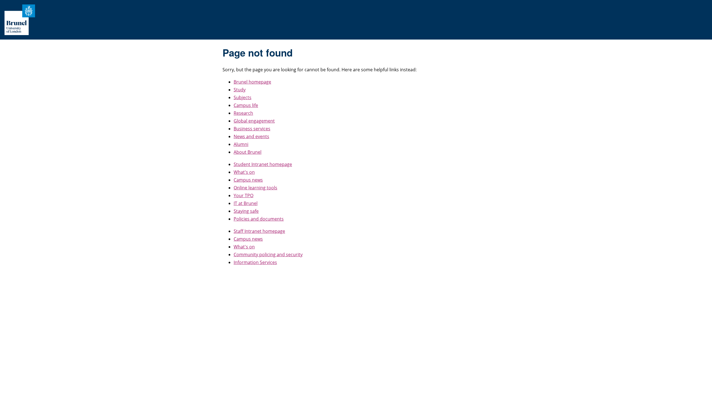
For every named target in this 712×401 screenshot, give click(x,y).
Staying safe (246, 211)
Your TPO (243, 195)
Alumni (241, 144)
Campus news (248, 180)
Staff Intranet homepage (259, 231)
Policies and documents (259, 219)
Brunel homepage (252, 82)
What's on (244, 172)
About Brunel (247, 152)
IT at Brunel (246, 203)
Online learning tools (255, 188)
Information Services (255, 262)
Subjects (242, 97)
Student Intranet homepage (263, 164)
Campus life (246, 105)
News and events (251, 136)
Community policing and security (268, 254)
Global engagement (254, 121)
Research (243, 113)
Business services (252, 129)
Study (240, 90)
